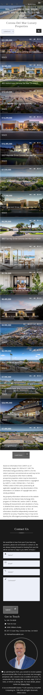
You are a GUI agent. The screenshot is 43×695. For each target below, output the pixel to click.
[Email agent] (12, 4)
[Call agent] (2, 4)
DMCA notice (21, 693)
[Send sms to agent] (7, 4)
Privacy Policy (25, 684)
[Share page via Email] (17, 4)
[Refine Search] (38, 31)
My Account (31, 4)
